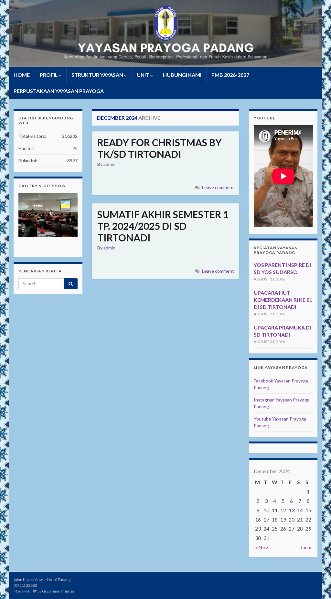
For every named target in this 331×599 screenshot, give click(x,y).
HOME (22, 75)
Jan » (305, 547)
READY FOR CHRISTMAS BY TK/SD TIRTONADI (159, 148)
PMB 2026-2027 (230, 75)
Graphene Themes (58, 591)
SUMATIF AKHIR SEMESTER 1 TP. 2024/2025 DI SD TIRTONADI (163, 225)
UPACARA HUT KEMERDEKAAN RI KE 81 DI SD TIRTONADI (283, 299)
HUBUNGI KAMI (182, 75)
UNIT (143, 75)
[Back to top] (316, 584)
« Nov (261, 547)
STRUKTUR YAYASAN (97, 75)
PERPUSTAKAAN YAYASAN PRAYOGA (59, 91)
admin (109, 164)
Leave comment (218, 187)
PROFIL (49, 75)
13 (291, 510)
